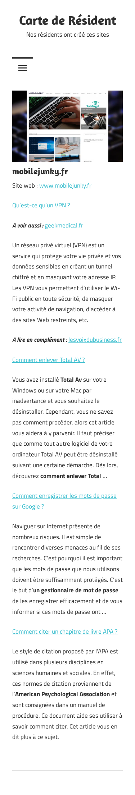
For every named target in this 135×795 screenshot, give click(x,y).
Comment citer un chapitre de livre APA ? (65, 631)
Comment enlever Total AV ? (48, 359)
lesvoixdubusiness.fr (95, 339)
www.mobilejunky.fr (65, 185)
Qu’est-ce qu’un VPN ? (41, 205)
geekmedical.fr (64, 225)
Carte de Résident (67, 20)
